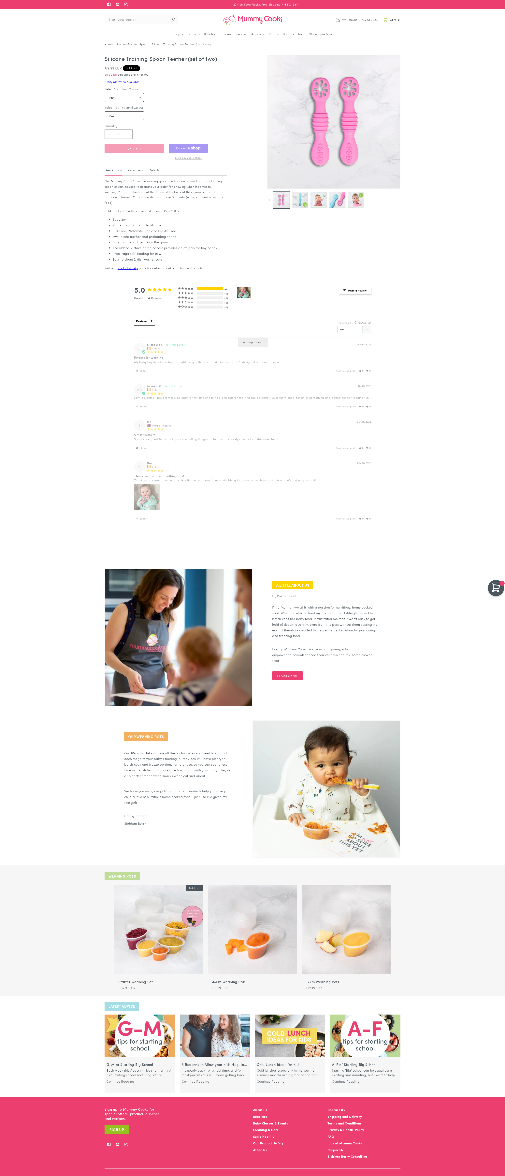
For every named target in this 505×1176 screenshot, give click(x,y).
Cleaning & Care (266, 1129)
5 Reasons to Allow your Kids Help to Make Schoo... (213, 1064)
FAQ (330, 1136)
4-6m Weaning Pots (229, 982)
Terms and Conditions (344, 1123)
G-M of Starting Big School (130, 1064)
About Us (260, 1110)
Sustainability (263, 1136)
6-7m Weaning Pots (322, 982)
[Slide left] (269, 200)
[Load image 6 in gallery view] (356, 200)
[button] (177, 34)
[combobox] (141, 19)
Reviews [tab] (142, 321)
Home (109, 44)
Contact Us (336, 1110)
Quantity (111, 126)
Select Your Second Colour (124, 107)
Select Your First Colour (121, 89)
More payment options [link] (188, 157)
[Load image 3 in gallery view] (300, 200)
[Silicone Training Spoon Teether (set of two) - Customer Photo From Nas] (244, 292)
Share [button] (143, 370)
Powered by (354, 322)
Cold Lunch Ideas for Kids (278, 1064)
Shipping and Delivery (344, 1116)
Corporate (335, 1150)
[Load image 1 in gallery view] (281, 200)
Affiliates (260, 1150)
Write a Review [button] (357, 290)
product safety (127, 268)
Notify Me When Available (122, 82)
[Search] (174, 19)
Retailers (260, 1116)
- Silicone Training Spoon (131, 44)
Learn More (287, 675)
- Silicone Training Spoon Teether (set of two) (180, 44)
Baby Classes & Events (270, 1123)
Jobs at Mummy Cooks (344, 1143)
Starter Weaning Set (135, 982)
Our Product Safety (268, 1143)
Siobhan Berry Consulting (347, 1156)
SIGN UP (116, 1129)
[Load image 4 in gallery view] (318, 200)
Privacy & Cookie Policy (345, 1129)
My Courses (370, 20)
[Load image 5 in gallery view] (337, 200)
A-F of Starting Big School (354, 1064)
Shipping (111, 74)
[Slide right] (398, 200)
